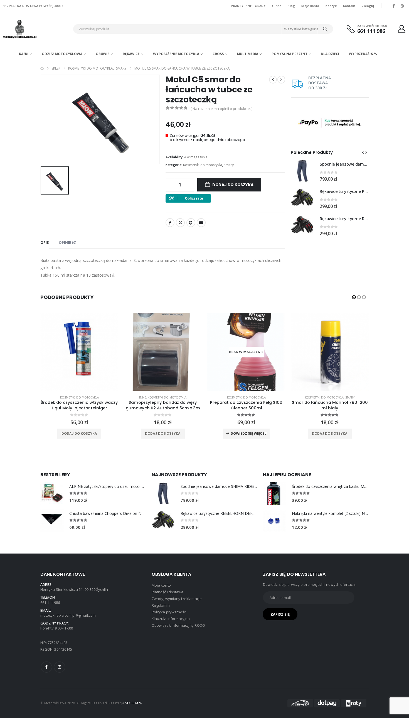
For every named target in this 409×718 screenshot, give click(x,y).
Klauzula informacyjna (171, 618)
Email (201, 222)
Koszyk (331, 6)
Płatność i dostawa (167, 591)
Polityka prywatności (169, 611)
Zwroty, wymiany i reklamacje (177, 598)
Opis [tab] (44, 242)
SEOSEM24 (133, 703)
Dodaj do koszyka (232, 185)
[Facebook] (393, 5)
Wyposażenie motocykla (176, 53)
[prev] (273, 79)
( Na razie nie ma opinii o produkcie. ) (221, 108)
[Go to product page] (302, 171)
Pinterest (190, 222)
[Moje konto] (401, 29)
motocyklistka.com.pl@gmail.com (68, 615)
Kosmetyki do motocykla (202, 165)
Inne (142, 397)
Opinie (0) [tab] (67, 242)
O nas (276, 6)
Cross (218, 53)
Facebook (170, 222)
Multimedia (247, 53)
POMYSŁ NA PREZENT (289, 53)
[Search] (325, 29)
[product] (79, 352)
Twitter (180, 222)
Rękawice (131, 53)
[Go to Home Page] (42, 68)
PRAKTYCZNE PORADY (248, 6)
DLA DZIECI (330, 53)
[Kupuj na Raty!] (188, 198)
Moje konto (310, 6)
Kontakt (349, 6)
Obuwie (102, 53)
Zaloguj (368, 6)
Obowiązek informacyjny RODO (178, 625)
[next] (281, 79)
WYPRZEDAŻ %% (363, 53)
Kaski (23, 53)
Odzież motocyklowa (62, 53)
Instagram (59, 667)
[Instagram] (402, 5)
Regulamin (161, 605)
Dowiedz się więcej (249, 433)
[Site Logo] (36, 28)
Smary (229, 165)
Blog (291, 6)
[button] (362, 152)
